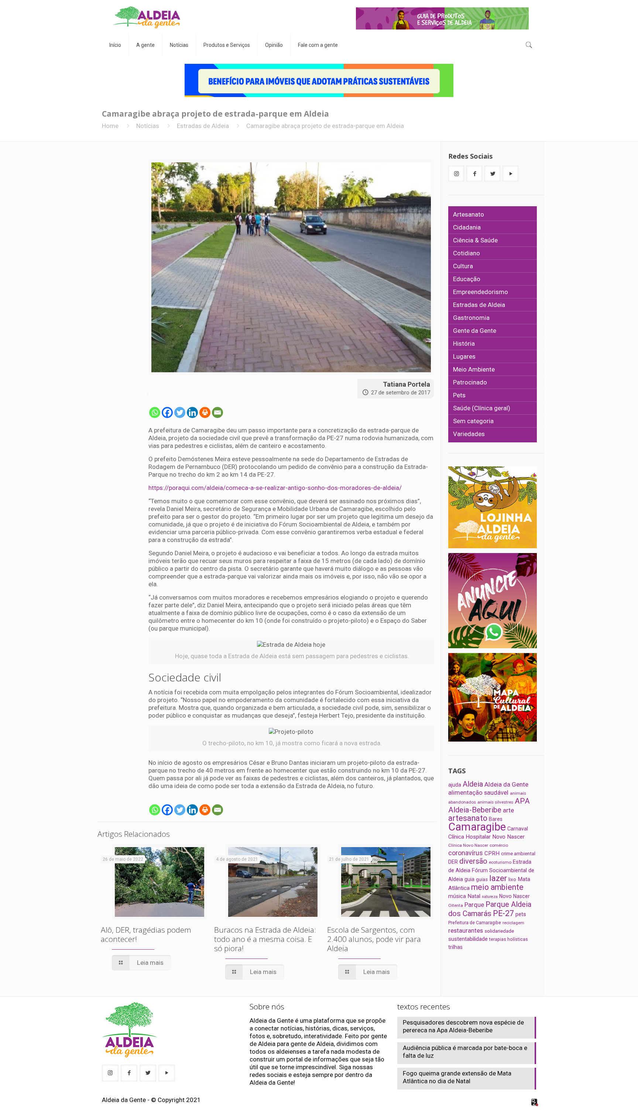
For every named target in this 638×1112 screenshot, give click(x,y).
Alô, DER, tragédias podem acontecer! (146, 934)
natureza (490, 896)
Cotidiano (466, 253)
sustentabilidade (468, 939)
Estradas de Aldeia (203, 125)
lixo (512, 879)
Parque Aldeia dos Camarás (489, 909)
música (457, 896)
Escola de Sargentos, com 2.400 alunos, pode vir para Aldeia (374, 939)
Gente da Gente (474, 330)
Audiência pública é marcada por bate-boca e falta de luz (465, 1051)
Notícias (147, 125)
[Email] (217, 412)
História (464, 343)
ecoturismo (500, 862)
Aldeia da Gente (506, 784)
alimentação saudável (478, 792)
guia (469, 879)
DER (453, 862)
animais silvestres (495, 802)
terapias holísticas (508, 939)
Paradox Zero (535, 1102)
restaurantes (465, 930)
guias (482, 879)
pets (520, 914)
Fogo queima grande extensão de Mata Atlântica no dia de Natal (457, 1077)
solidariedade (499, 931)
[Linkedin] (192, 412)
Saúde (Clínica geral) (481, 408)
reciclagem (513, 922)
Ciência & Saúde (475, 240)
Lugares (464, 356)
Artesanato (468, 214)
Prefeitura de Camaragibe (474, 922)
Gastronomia (471, 317)
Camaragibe (477, 827)
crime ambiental (518, 853)
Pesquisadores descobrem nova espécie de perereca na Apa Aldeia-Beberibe (463, 1026)
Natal (473, 896)
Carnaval (517, 829)
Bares (495, 819)
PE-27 (503, 913)
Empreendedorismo (480, 292)
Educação (466, 279)
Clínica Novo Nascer (468, 845)
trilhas (455, 947)
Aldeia (473, 784)
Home (110, 125)
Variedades (469, 434)
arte (508, 810)
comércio (499, 845)
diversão (473, 861)
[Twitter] (179, 412)
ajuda (454, 785)
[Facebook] (167, 412)
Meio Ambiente (474, 369)
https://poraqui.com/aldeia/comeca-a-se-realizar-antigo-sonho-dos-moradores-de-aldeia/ (275, 487)
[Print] (204, 412)
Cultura (463, 266)
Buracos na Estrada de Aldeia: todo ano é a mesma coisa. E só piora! (265, 939)
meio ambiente (497, 887)
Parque (474, 904)
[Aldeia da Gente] (146, 17)
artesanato (467, 818)
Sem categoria (473, 421)
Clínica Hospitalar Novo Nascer (486, 836)
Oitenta (455, 905)
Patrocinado (470, 382)
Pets (459, 395)
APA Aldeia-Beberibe (489, 805)
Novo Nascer (514, 896)
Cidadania (467, 227)
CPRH (492, 853)
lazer (498, 878)
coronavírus (465, 853)
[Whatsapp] (154, 412)
